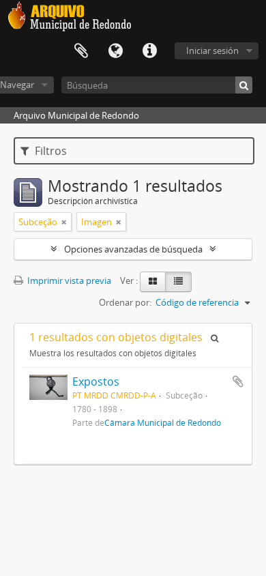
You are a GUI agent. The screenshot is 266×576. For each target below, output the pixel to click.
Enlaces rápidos (149, 51)
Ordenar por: (125, 302)
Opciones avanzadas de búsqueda (133, 249)
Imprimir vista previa (68, 280)
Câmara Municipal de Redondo (162, 422)
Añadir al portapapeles (238, 381)
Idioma (115, 51)
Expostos (95, 381)
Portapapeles (81, 51)
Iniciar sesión (212, 50)
